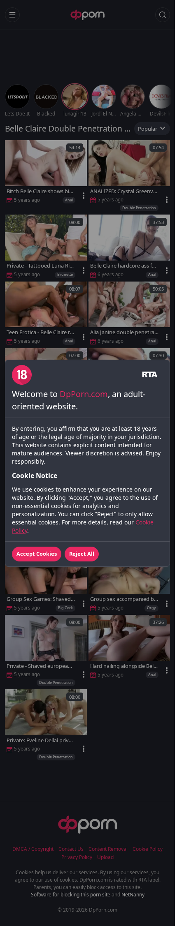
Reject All (81, 553)
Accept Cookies (36, 553)
